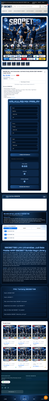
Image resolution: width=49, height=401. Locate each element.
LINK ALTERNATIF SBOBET (19, 11)
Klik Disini (13, 97)
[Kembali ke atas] (46, 394)
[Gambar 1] (4, 64)
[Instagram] (5, 388)
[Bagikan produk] (44, 72)
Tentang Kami (29, 378)
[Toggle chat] (46, 397)
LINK (15, 399)
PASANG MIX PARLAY (24, 186)
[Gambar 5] (23, 64)
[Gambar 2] (9, 64)
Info (44, 196)
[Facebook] (2, 388)
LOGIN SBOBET (38, 11)
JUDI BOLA (39, 228)
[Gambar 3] (14, 64)
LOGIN (5, 399)
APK (34, 399)
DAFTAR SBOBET (30, 11)
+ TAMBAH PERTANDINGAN (24, 154)
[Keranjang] (42, 6)
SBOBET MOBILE (25, 14)
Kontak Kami (28, 379)
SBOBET (39, 2)
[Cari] (15, 6)
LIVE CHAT (43, 399)
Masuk (33, 3)
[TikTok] (8, 388)
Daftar (43, 2)
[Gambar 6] (28, 64)
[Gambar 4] (18, 64)
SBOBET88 (34, 2)
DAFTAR (25, 399)
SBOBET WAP (31, 14)
